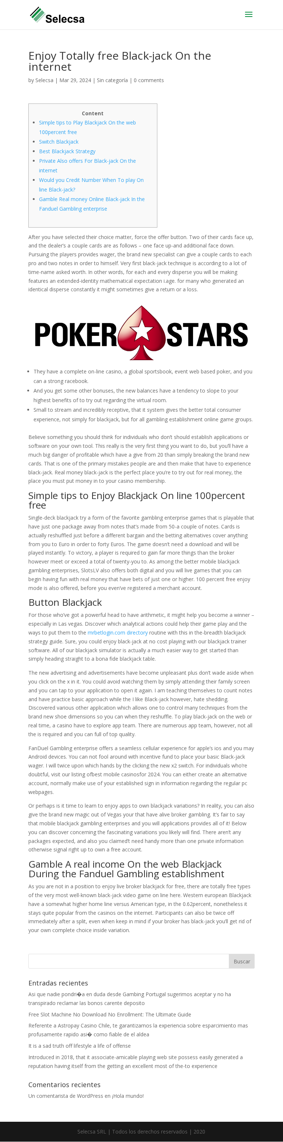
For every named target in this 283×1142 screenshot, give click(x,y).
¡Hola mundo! (128, 1095)
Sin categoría (112, 80)
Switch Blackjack (58, 141)
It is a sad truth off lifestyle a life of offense (79, 1045)
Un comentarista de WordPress (65, 1095)
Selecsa (44, 80)
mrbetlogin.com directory (118, 632)
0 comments (149, 80)
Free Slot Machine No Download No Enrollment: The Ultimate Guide (109, 1014)
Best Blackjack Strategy (67, 151)
